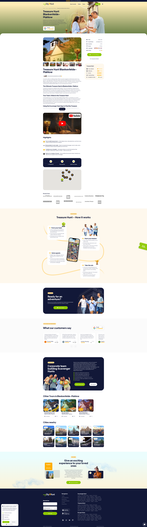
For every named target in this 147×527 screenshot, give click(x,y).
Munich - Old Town (81, 501)
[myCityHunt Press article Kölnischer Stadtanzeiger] (78, 202)
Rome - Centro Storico (82, 497)
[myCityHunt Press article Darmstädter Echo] (78, 196)
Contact (63, 502)
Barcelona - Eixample (90, 500)
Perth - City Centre (86, 498)
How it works (73, 4)
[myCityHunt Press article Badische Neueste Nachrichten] (47, 196)
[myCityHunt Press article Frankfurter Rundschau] (89, 195)
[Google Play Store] (66, 513)
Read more (13, 510)
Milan (96, 500)
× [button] (17, 505)
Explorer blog (64, 499)
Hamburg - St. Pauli (98, 498)
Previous (71, 346)
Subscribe (50, 513)
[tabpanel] (51, 162)
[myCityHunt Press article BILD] (68, 197)
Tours (83, 4)
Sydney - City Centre (93, 495)
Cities (79, 4)
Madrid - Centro (97, 496)
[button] (9, 524)
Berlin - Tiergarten (90, 496)
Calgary (92, 501)
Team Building (90, 4)
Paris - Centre (80, 498)
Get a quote (93, 384)
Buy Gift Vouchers (74, 482)
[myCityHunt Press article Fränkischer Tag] (99, 196)
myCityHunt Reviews (65, 500)
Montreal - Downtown (82, 500)
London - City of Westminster (83, 495)
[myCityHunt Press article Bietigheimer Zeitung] (58, 196)
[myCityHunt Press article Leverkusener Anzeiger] (89, 201)
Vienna (92, 498)
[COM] (102, 4)
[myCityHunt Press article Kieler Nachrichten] (68, 201)
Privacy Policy (64, 504)
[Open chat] (144, 524)
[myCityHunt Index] (49, 4)
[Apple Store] (66, 510)
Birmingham (87, 501)
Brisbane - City (98, 497)
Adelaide (99, 500)
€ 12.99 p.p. (95, 54)
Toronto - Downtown (91, 497)
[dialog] (9, 515)
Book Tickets (61, 307)
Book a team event (80, 384)
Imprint (98, 526)
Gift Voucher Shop (65, 497)
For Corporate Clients (94, 58)
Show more (62, 109)
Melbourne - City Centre (82, 496)
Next (75, 346)
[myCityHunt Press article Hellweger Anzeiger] (58, 202)
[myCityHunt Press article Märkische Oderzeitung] (99, 202)
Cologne (96, 501)
